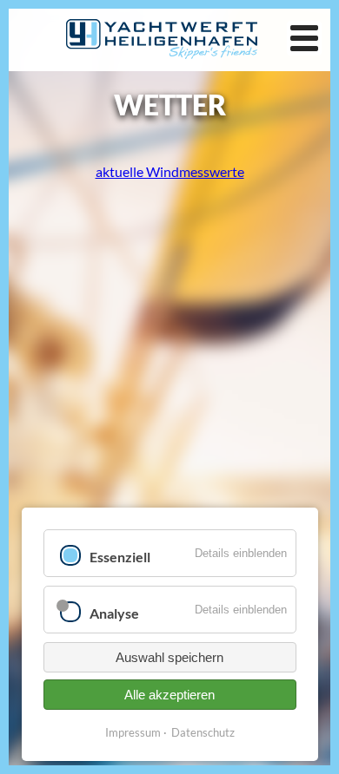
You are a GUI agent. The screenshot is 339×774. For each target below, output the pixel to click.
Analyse (114, 613)
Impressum (133, 732)
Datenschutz (203, 732)
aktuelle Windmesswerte (170, 171)
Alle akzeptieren (169, 694)
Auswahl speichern (169, 657)
